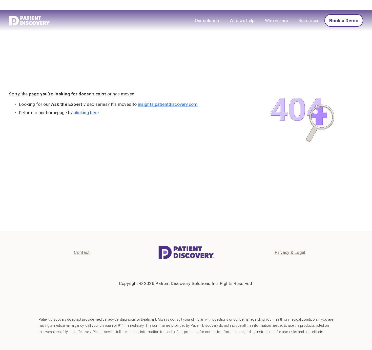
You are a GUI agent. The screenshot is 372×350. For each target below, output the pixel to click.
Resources (309, 20)
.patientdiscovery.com (175, 104)
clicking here (86, 112)
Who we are (276, 20)
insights (146, 104)
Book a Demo (343, 21)
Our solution (207, 20)
